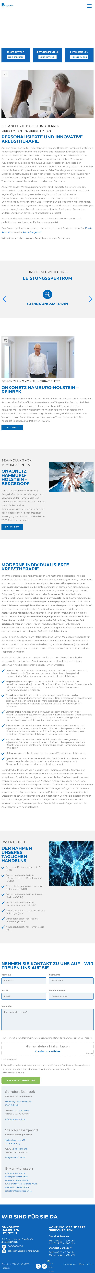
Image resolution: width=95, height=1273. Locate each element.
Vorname (6, 975)
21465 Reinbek (11, 1105)
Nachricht (6, 1006)
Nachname (54, 975)
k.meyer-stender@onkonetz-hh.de (21, 1184)
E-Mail (4, 990)
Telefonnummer (57, 990)
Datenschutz (86, 1264)
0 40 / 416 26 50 (20, 1149)
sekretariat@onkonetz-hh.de (18, 1191)
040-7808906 (15, 1246)
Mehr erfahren (16, 57)
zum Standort (12, 428)
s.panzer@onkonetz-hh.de (17, 1187)
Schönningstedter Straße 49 (18, 1102)
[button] (4, 299)
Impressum (69, 1264)
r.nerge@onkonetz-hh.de (16, 1180)
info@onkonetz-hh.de (15, 1119)
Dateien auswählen (47, 1051)
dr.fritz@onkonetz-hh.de (16, 1177)
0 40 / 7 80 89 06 (21, 1111)
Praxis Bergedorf (32, 232)
